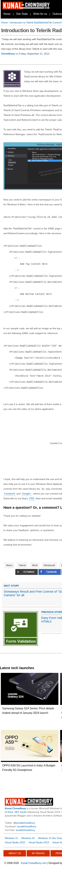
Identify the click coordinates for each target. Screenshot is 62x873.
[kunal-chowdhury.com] (26, 8)
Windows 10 (28, 838)
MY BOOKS (38, 853)
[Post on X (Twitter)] (26, 574)
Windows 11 (11, 838)
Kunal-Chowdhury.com (33, 862)
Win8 (35, 565)
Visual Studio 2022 (15, 842)
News (7, 13)
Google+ (26, 493)
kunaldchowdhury (26, 826)
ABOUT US (15, 853)
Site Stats (22, 13)
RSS (31, 498)
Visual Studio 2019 (39, 842)
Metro (9, 565)
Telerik (22, 565)
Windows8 (49, 565)
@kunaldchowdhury (24, 822)
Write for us (40, 13)
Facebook (9, 493)
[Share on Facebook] (49, 574)
